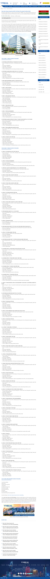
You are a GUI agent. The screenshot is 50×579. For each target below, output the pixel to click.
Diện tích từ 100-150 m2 (42, 65)
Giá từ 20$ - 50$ (41, 89)
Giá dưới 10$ (41, 84)
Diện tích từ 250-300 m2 (42, 72)
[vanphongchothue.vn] (4, 3)
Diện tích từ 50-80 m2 (42, 60)
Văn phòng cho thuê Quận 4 (43, 28)
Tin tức (39, 6)
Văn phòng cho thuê (16, 6)
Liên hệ (47, 6)
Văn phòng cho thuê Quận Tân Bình (43, 37)
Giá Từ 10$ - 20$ (41, 87)
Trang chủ (6, 6)
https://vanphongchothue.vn (25, 502)
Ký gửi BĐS (47, 3)
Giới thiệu (10, 6)
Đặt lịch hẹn (44, 13)
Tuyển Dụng (43, 6)
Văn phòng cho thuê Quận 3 (43, 26)
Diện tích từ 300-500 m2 (42, 74)
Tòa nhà (30, 6)
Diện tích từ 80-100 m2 (42, 62)
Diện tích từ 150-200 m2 (42, 67)
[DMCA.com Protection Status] (29, 573)
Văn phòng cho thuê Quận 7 (43, 31)
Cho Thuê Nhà (34, 6)
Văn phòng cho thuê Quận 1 (43, 21)
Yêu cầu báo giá (43, 11)
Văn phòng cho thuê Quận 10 (43, 33)
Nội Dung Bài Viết (7, 18)
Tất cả (40, 19)
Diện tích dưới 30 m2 (42, 55)
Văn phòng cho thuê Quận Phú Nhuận (43, 40)
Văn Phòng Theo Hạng (24, 6)
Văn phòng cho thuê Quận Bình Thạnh (43, 44)
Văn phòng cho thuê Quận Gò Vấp (43, 47)
